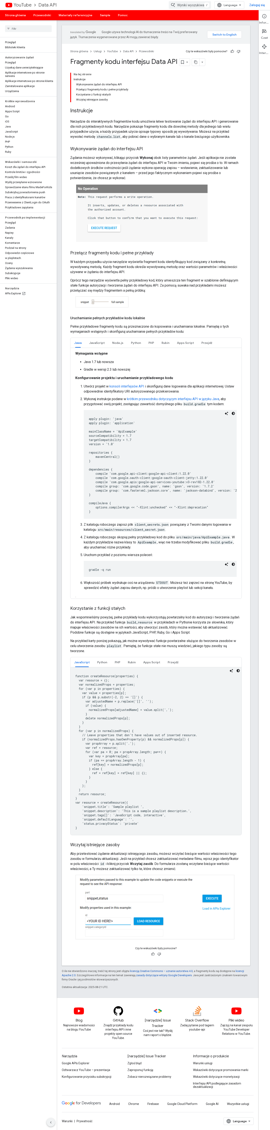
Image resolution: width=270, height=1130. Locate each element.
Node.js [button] (117, 343)
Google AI (212, 1104)
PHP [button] (151, 343)
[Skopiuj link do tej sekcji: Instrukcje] (97, 111)
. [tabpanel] (158, 474)
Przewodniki (42, 15)
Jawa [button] (78, 343)
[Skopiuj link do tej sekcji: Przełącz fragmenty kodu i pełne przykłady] (158, 253)
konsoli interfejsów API (126, 386)
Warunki (67, 1121)
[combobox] (190, 5)
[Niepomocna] (238, 51)
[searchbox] (28, 28)
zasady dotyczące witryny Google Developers (164, 975)
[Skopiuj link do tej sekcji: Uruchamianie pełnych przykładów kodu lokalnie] (149, 318)
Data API (47, 5)
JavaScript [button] (97, 343)
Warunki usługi (202, 1063)
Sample (105, 15)
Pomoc (123, 15)
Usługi (98, 51)
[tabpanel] (156, 751)
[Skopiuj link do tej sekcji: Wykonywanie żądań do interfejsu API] (147, 149)
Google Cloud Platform (182, 1104)
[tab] (77, 343)
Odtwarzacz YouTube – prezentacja (86, 1070)
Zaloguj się (257, 5)
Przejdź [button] (206, 343)
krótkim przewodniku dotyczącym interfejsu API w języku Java (173, 399)
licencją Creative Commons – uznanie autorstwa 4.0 (161, 971)
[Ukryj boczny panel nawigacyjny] (51, 1122)
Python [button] (136, 343)
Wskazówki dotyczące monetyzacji (216, 1076)
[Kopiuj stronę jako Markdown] (196, 62)
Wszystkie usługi (238, 1104)
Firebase (153, 1104)
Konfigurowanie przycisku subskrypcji (86, 1076)
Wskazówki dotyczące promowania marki (220, 1070)
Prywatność (84, 1121)
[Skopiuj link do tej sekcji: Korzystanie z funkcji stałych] (129, 608)
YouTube (23, 5)
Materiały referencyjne (75, 15)
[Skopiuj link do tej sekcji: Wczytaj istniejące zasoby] (124, 845)
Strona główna (15, 15)
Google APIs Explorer (75, 1063)
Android (114, 1104)
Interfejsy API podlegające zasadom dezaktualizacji (217, 1085)
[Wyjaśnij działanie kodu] (226, 413)
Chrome (133, 1104)
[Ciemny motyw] (233, 413)
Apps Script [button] (185, 343)
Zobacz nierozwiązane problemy (149, 1076)
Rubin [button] (165, 343)
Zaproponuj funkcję (140, 1070)
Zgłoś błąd (134, 1063)
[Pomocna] (232, 51)
